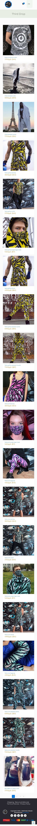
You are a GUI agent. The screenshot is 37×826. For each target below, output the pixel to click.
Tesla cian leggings (10, 673)
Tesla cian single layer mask (12, 596)
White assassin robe (10, 95)
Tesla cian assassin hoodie (12, 750)
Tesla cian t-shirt (9, 557)
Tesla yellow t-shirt (10, 211)
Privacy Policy (25, 804)
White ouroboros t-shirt (11, 57)
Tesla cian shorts (9, 634)
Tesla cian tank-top (10, 519)
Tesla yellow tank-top (10, 172)
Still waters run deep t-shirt (12, 788)
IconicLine (26, 812)
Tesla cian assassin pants (12, 711)
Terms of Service (13, 804)
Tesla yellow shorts (10, 288)
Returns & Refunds (22, 802)
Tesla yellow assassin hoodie (13, 365)
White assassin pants (10, 134)
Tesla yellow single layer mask (13, 249)
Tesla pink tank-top (10, 403)
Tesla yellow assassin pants (12, 326)
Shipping (10, 802)
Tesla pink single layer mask (12, 442)
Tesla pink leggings (10, 480)
